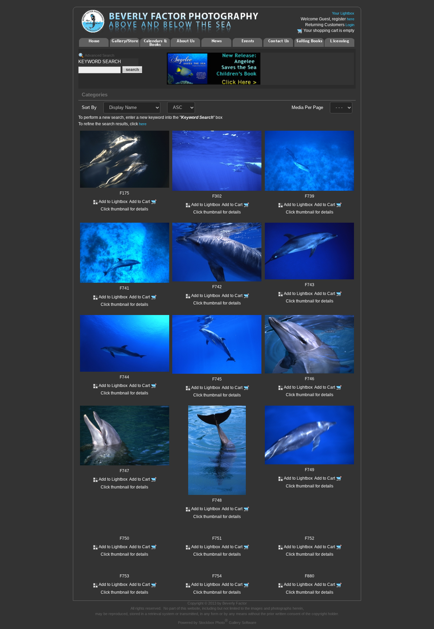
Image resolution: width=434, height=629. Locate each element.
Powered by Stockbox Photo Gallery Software (217, 623)
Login (350, 25)
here (350, 19)
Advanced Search (99, 55)
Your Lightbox (343, 13)
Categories (94, 94)
